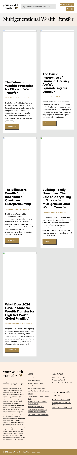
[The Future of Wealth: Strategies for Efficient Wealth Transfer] (19, 31)
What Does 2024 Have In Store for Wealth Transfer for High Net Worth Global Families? (19, 311)
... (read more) (58, 117)
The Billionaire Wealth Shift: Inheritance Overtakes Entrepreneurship (18, 197)
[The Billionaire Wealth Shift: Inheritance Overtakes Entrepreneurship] (19, 138)
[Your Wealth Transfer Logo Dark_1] (11, 4)
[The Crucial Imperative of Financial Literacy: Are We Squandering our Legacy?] (57, 31)
